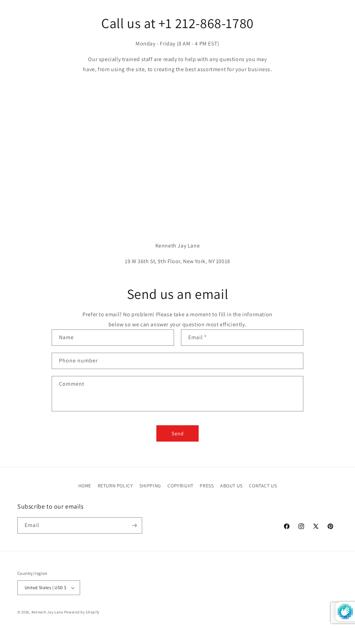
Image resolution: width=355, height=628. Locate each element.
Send (178, 433)
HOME (84, 486)
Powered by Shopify (82, 612)
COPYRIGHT (180, 486)
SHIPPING (150, 486)
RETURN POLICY (115, 486)
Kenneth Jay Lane (47, 612)
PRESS (207, 486)
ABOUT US (231, 486)
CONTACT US (263, 486)
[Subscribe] (134, 525)
